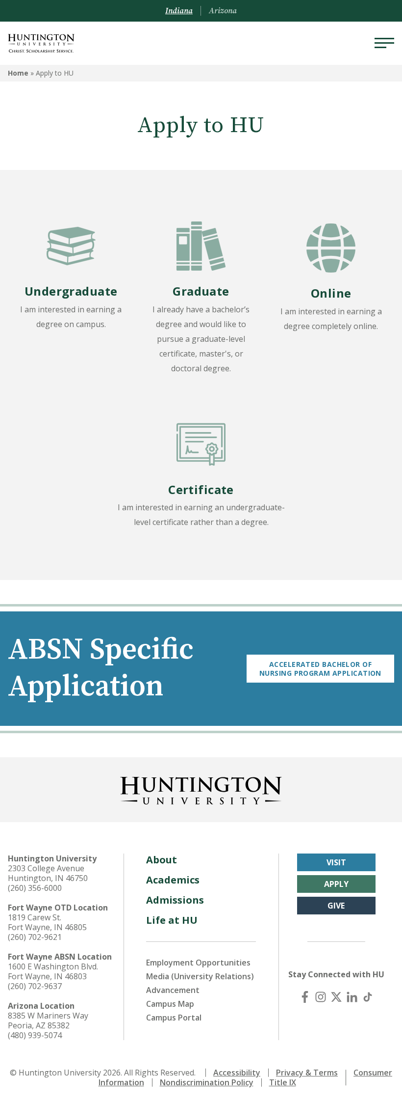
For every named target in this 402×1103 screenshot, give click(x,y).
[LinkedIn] (352, 997)
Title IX (282, 1082)
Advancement (173, 990)
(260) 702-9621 (35, 937)
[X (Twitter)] (336, 997)
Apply (336, 884)
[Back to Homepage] (201, 788)
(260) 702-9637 (35, 986)
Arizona (223, 11)
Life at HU (172, 920)
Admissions (175, 900)
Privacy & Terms (307, 1072)
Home (18, 73)
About (161, 859)
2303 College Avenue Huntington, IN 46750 (48, 873)
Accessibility (236, 1072)
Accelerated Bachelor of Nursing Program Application (320, 669)
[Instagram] (321, 997)
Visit (336, 862)
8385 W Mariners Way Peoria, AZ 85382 (48, 1020)
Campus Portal (173, 1017)
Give (336, 905)
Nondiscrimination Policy (206, 1082)
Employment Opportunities (198, 962)
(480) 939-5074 (35, 1035)
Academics (173, 879)
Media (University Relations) (200, 976)
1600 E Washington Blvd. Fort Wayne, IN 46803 (53, 971)
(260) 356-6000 (35, 887)
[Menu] (384, 43)
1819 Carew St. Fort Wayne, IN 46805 (47, 922)
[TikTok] (368, 997)
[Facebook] (305, 997)
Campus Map (170, 1003)
